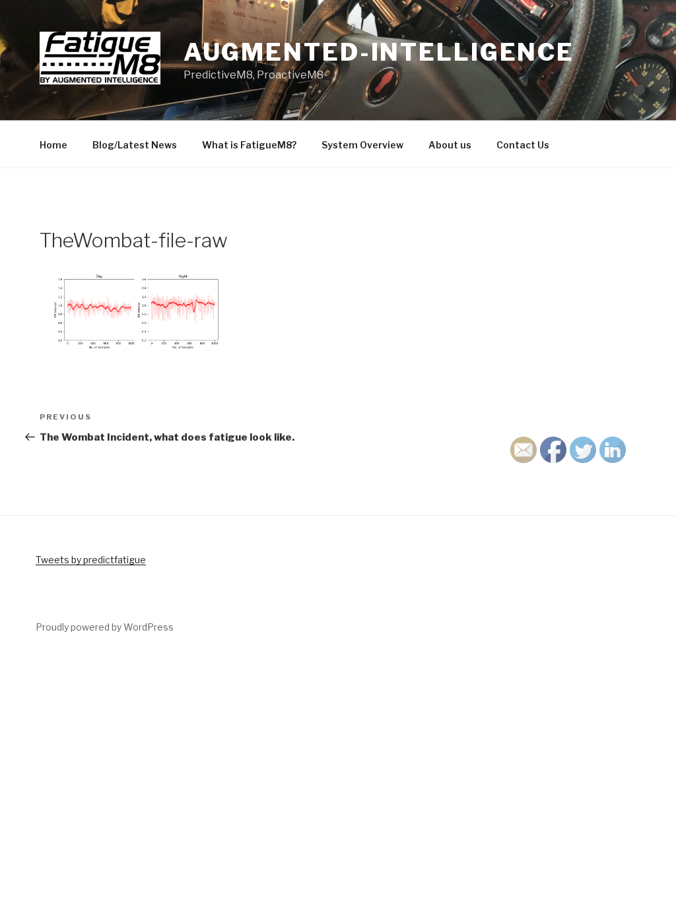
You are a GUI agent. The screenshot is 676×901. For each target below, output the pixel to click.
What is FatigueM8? (249, 144)
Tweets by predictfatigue (91, 559)
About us (449, 144)
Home (53, 144)
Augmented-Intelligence (379, 52)
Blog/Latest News (134, 144)
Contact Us (522, 144)
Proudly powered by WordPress (105, 627)
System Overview (362, 144)
